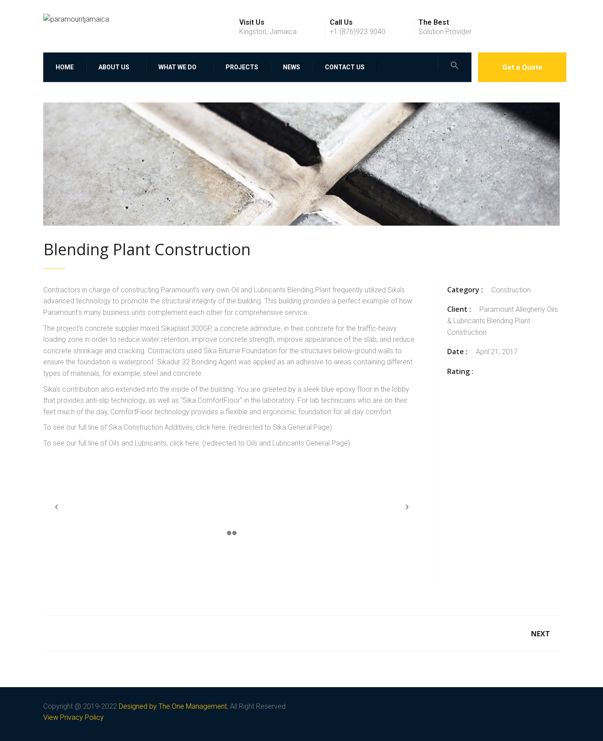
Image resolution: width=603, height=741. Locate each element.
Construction (511, 290)
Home (65, 66)
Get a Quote (522, 67)
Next (540, 634)
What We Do (177, 66)
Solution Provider (444, 31)
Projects (242, 66)
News (291, 66)
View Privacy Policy (73, 717)
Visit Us (251, 22)
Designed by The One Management (173, 706)
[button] (455, 63)
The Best (433, 22)
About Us (113, 66)
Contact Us (345, 66)
